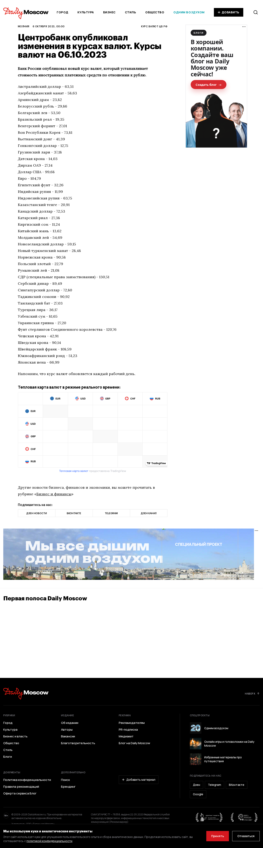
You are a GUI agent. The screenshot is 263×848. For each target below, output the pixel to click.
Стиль (130, 12)
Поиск (65, 780)
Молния (23, 26)
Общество (154, 12)
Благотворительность (78, 743)
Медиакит (126, 736)
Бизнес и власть (15, 736)
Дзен (196, 785)
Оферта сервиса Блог (20, 793)
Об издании (69, 723)
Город (62, 12)
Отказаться (246, 836)
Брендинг (68, 787)
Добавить (230, 12)
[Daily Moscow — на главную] (25, 693)
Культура (85, 12)
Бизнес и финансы (54, 494)
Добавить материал (140, 780)
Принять (217, 836)
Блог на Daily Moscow (134, 743)
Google (198, 794)
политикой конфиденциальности (49, 841)
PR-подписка (128, 730)
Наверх (250, 693)
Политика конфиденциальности (27, 780)
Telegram (214, 785)
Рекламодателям (132, 723)
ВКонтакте (236, 785)
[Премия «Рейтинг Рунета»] (209, 817)
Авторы (67, 730)
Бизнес (109, 12)
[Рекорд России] (244, 817)
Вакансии (68, 736)
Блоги (7, 757)
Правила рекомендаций (21, 787)
